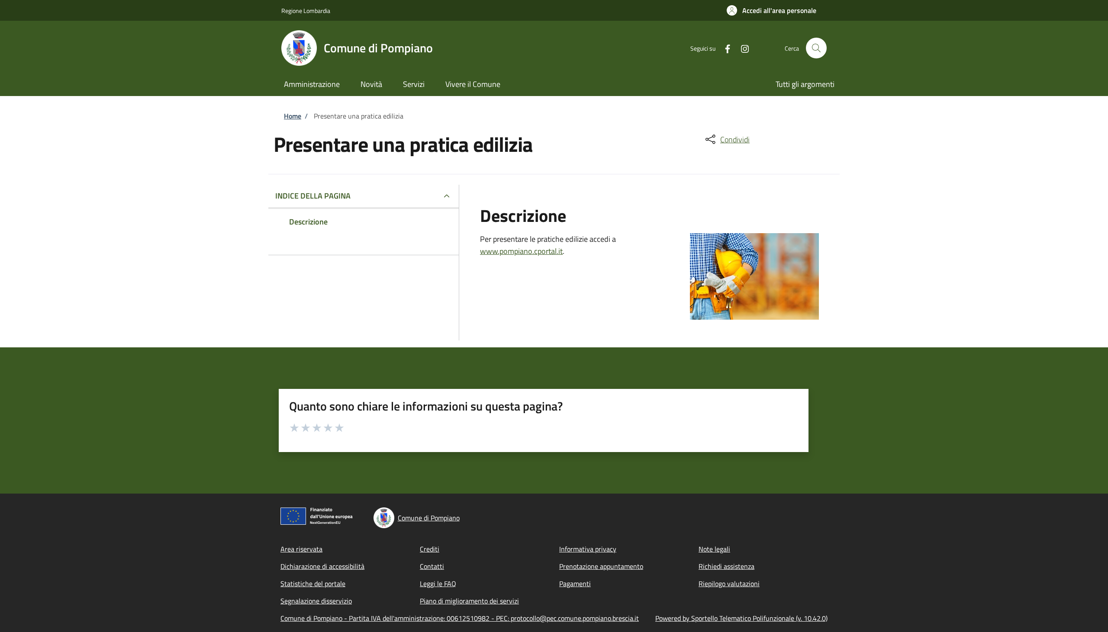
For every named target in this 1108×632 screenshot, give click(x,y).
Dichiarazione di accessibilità (322, 566)
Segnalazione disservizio (316, 601)
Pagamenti (575, 583)
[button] (771, 10)
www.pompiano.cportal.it (521, 251)
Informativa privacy (587, 549)
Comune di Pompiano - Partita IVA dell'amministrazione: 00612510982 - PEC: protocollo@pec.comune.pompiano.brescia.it (459, 618)
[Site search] (816, 48)
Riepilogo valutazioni (729, 583)
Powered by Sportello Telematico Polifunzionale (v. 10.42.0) (741, 618)
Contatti (432, 566)
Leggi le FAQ (438, 583)
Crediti (429, 549)
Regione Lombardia (305, 10)
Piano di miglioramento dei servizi (469, 601)
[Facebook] (724, 48)
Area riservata (301, 549)
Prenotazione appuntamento (601, 566)
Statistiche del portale (312, 583)
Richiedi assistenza (726, 566)
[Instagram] (741, 48)
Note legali (714, 549)
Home (292, 116)
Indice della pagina (313, 196)
